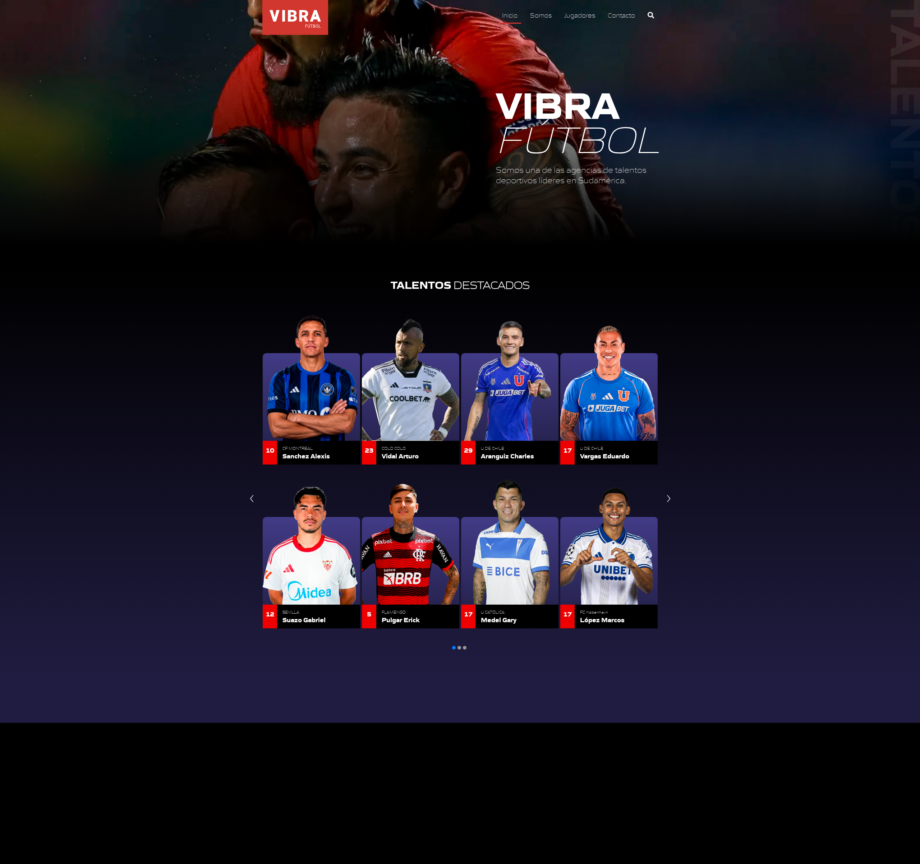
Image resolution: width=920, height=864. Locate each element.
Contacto (621, 15)
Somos (541, 15)
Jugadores (579, 15)
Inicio (510, 15)
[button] (454, 648)
